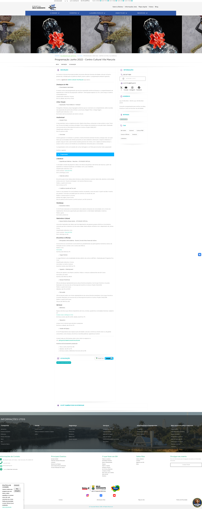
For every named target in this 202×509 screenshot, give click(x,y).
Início (57, 64)
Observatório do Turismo (177, 441)
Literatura (123, 138)
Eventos (57, 55)
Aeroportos (3, 429)
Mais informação (6, 507)
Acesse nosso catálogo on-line (65, 314)
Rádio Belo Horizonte (12, 469)
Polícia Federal (140, 434)
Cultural (80, 55)
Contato (138, 460)
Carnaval (53, 462)
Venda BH (173, 446)
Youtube (126, 90)
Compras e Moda (106, 470)
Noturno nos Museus (56, 464)
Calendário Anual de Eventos (178, 431)
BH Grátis (123, 130)
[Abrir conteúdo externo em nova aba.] (99, 358)
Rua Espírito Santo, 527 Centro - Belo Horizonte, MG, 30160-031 (18, 459)
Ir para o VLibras (128, 0)
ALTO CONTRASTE (74, 0)
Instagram (132, 90)
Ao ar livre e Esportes (107, 469)
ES (89, 0)
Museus (104, 464)
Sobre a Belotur (118, 7)
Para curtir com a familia (108, 472)
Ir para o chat (120, 0)
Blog (156, 7)
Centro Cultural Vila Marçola (75, 79)
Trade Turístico (174, 429)
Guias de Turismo (107, 436)
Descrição (64, 64)
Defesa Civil (71, 436)
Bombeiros (71, 434)
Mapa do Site (141, 499)
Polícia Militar (72, 429)
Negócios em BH (140, 462)
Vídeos (151, 7)
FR (83, 0)
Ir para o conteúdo (96, 0)
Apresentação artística (69, 56)
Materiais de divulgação (176, 439)
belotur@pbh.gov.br (7, 465)
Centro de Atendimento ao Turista (111, 439)
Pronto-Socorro (38, 429)
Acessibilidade (58, 0)
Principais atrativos (175, 444)
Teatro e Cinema (106, 465)
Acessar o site (131, 78)
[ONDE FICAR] (126, 13)
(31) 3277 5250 (127, 74)
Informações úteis (131, 7)
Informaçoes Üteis (101, 499)
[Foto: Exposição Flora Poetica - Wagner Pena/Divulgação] (50, 34)
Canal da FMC (68, 170)
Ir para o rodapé (113, 0)
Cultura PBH (140, 130)
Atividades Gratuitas (107, 460)
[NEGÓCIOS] (147, 13)
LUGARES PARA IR (96, 13)
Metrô (2, 439)
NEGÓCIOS (141, 13)
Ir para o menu (104, 0)
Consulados (140, 429)
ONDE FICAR (120, 13)
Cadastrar (186, 464)
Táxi (2, 441)
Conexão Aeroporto (5, 431)
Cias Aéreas (105, 441)
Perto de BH (105, 474)
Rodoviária (3, 434)
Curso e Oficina (125, 134)
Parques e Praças (106, 467)
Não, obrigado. (17, 489)
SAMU (36, 434)
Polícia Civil (71, 431)
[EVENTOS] (78, 13)
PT (87, 0)
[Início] (44, 4)
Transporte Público (5, 444)
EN (81, 0)
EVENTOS (73, 13)
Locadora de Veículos (108, 429)
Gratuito (134, 134)
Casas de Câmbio (107, 431)
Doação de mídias (175, 434)
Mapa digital (143, 7)
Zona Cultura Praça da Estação (58, 465)
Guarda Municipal (73, 439)
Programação (64, 154)
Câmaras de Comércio (142, 431)
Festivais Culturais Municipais (58, 460)
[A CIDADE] (58, 13)
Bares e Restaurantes (107, 462)
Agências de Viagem (108, 434)
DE (85, 0)
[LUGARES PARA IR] (104, 13)
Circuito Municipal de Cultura (58, 467)
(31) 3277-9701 (6, 463)
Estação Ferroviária (5, 436)
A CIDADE (53, 13)
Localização (72, 64)
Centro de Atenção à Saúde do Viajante (44, 431)
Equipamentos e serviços (177, 436)
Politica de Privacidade (181, 499)
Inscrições (59, 249)
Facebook (139, 90)
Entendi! (16, 485)
